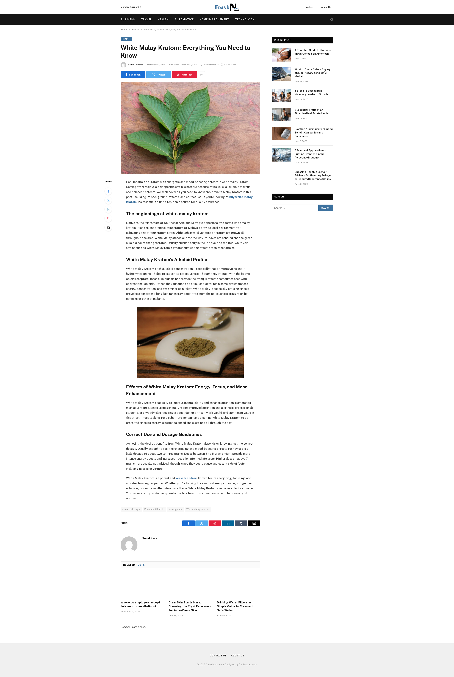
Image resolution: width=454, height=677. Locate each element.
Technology (244, 19)
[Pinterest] (108, 218)
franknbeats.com (248, 664)
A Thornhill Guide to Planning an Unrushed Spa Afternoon (313, 52)
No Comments (211, 64)
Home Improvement (214, 19)
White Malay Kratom (197, 509)
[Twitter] (108, 200)
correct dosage (131, 509)
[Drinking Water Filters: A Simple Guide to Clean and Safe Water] (238, 585)
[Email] (108, 227)
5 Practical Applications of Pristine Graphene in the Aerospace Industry (311, 154)
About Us (326, 7)
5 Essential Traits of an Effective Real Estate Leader (312, 111)
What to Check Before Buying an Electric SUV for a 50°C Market (313, 73)
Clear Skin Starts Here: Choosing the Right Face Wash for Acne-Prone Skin (190, 606)
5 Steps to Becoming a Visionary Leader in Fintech (311, 92)
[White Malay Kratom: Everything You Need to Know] (190, 128)
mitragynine (175, 509)
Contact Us (311, 7)
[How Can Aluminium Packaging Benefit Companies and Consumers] (281, 133)
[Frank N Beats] (227, 7)
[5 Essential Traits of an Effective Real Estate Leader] (281, 114)
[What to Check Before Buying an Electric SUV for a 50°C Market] (281, 74)
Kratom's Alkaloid (154, 509)
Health (163, 19)
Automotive (184, 19)
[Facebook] (108, 191)
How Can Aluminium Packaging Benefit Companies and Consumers (314, 133)
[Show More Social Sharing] (201, 74)
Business (128, 19)
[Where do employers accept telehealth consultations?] (142, 585)
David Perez (137, 64)
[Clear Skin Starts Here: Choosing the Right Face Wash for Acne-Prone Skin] (190, 585)
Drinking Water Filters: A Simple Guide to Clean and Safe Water (235, 606)
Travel (146, 19)
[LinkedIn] (108, 209)
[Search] (331, 20)
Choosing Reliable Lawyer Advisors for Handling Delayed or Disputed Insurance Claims (313, 175)
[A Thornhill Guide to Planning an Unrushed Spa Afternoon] (281, 55)
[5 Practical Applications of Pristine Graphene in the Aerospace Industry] (281, 155)
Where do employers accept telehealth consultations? (140, 604)
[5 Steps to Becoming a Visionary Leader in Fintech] (281, 95)
